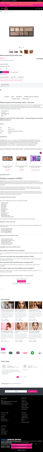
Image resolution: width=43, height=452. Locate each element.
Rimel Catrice (3, 210)
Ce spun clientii (25, 98)
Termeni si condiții (25, 403)
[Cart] (41, 8)
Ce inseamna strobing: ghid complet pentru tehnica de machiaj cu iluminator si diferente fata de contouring (34, 332)
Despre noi (24, 400)
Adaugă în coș (5, 72)
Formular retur (24, 401)
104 (12, 3)
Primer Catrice (3, 206)
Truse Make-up (20, 131)
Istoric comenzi (4, 432)
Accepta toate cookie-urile (21, 444)
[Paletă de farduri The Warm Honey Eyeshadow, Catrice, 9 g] (7, 158)
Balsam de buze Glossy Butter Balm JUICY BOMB (28, 3)
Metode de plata (4, 419)
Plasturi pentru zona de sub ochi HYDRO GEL (25, 2)
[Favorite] (37, 8)
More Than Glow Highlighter (6, 231)
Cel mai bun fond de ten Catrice (7, 242)
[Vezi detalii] (2, 163)
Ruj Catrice (3, 211)
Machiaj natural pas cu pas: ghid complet (21, 332)
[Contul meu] (39, 8)
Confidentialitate (25, 404)
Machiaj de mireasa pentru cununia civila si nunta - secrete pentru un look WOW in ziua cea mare (35, 311)
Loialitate (2, 416)
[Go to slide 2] (20, 47)
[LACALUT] (25, 354)
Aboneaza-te (32, 391)
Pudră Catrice (3, 205)
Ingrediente (19, 96)
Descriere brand (16, 98)
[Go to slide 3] (21, 47)
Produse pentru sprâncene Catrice (7, 216)
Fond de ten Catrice (4, 202)
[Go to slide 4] (22, 47)
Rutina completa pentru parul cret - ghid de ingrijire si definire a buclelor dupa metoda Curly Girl (7, 332)
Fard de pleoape (14, 131)
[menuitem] (11, 52)
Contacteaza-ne (24, 416)
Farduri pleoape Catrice (5, 215)
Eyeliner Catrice (4, 214)
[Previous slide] (1, 353)
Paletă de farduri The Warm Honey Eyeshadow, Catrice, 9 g (7, 167)
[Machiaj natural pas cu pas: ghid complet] (21, 326)
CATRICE (6, 64)
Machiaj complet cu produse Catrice (7, 240)
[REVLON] (3, 354)
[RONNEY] (17, 354)
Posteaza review (21, 281)
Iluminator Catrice (4, 209)
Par (5, 340)
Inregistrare (3, 429)
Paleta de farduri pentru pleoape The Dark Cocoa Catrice (21, 167)
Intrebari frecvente (25, 417)
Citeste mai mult (5, 373)
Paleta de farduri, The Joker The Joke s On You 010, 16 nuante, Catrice (35, 167)
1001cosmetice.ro (5, 383)
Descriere (6, 96)
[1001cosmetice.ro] (7, 8)
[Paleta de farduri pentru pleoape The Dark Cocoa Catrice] (21, 158)
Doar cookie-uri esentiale (21, 447)
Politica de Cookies (25, 407)
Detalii (12, 96)
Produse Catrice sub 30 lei (6, 241)
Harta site (23, 419)
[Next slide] (42, 162)
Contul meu (3, 428)
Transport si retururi (4, 420)
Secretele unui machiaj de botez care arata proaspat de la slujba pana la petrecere (7, 311)
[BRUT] (10, 354)
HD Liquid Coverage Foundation (7, 228)
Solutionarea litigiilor (25, 422)
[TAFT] (39, 354)
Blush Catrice (3, 207)
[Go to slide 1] (19, 47)
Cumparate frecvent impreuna (31, 96)
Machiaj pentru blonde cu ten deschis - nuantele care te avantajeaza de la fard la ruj (21, 311)
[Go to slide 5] (23, 47)
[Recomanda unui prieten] (0, 90)
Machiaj (1, 11)
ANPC (23, 420)
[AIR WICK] (32, 354)
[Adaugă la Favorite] (12, 163)
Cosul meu (3, 417)
